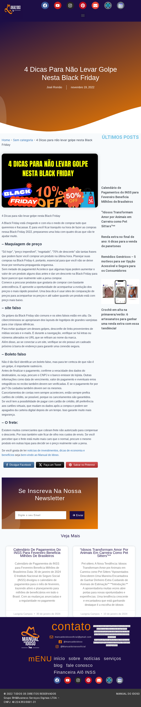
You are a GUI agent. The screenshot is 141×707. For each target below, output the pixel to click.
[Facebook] (45, 5)
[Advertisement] (120, 160)
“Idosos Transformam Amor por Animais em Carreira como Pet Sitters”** (104, 553)
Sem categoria (23, 140)
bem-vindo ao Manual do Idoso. (40, 454)
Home (6, 140)
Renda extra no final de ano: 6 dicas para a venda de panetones (119, 241)
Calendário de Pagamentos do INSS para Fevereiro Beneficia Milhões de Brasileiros (37, 553)
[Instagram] (70, 5)
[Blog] (108, 5)
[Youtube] (57, 5)
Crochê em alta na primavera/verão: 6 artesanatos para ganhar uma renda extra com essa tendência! (120, 319)
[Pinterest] (82, 5)
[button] (83, 15)
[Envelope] (95, 5)
